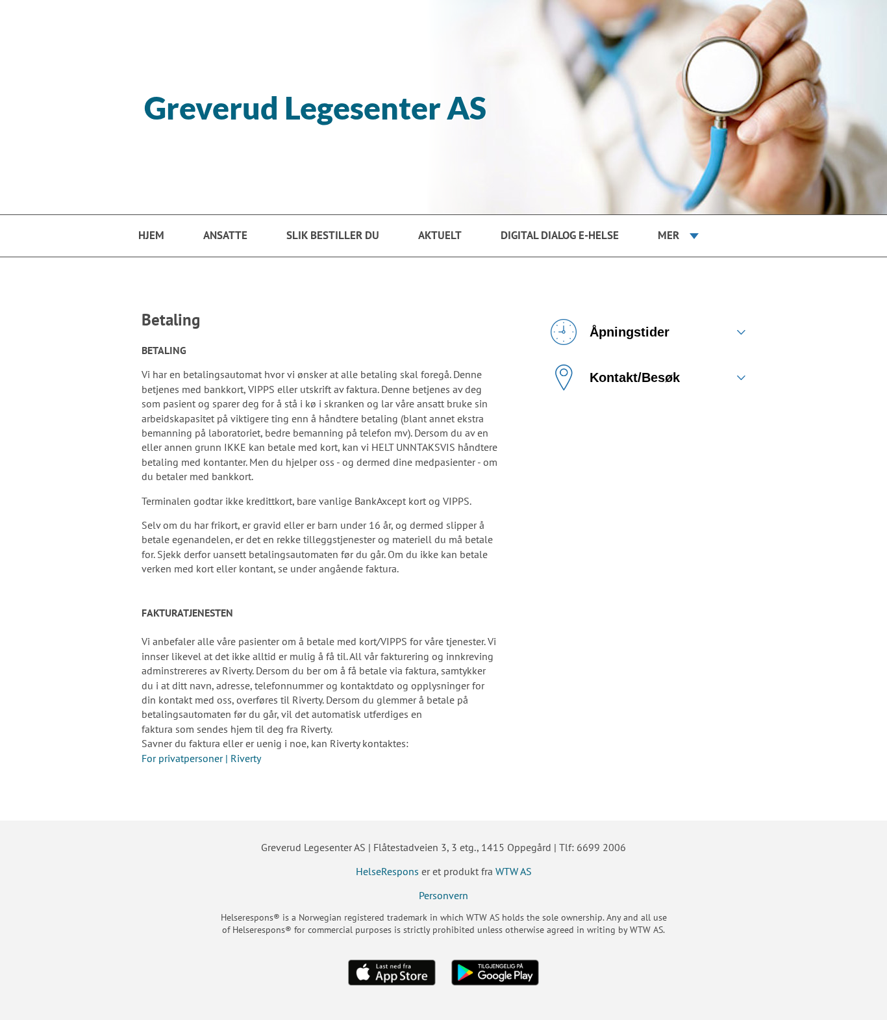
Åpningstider (629, 332)
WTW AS (513, 871)
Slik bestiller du (332, 235)
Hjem (151, 235)
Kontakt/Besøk (635, 377)
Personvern (443, 895)
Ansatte (225, 235)
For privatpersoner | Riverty (201, 758)
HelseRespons (387, 871)
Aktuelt (440, 235)
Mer (668, 235)
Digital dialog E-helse (560, 235)
